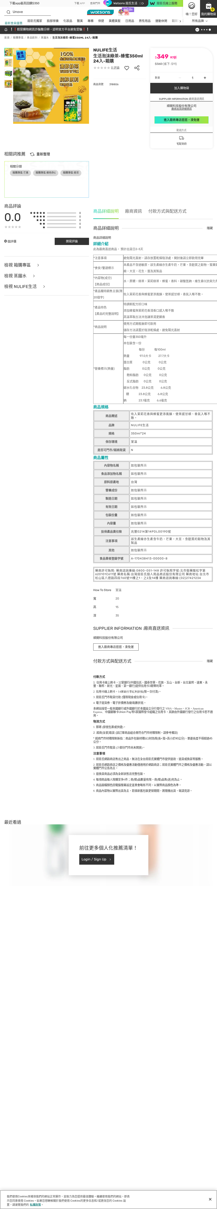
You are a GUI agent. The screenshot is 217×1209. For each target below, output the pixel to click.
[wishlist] (127, 68)
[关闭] (210, 1199)
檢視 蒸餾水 (16, 276)
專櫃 (90, 21)
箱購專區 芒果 (20, 172)
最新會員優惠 (13, 23)
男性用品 (145, 21)
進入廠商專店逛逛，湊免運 (181, 120)
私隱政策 (35, 1204)
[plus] (205, 78)
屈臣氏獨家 (34, 21)
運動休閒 (161, 21)
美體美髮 (115, 21)
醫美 (80, 21)
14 (130, 691)
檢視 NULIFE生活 (21, 286)
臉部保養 (53, 21)
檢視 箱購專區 (18, 265)
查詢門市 (95, 3)
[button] (208, 9)
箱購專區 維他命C (46, 172)
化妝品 (67, 21)
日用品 (129, 21)
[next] (180, 21)
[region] (108, 1199)
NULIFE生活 (105, 50)
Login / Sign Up (94, 859)
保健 (101, 21)
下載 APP (79, 3)
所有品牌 (198, 21)
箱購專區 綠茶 (71, 172)
